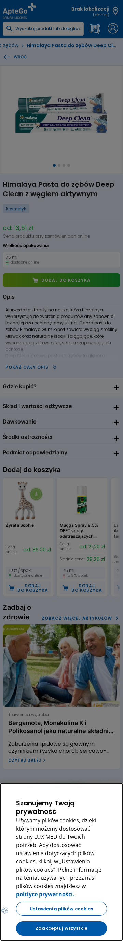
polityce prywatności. (45, 894)
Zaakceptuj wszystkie (61, 928)
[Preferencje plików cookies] (4, 910)
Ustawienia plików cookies (61, 908)
